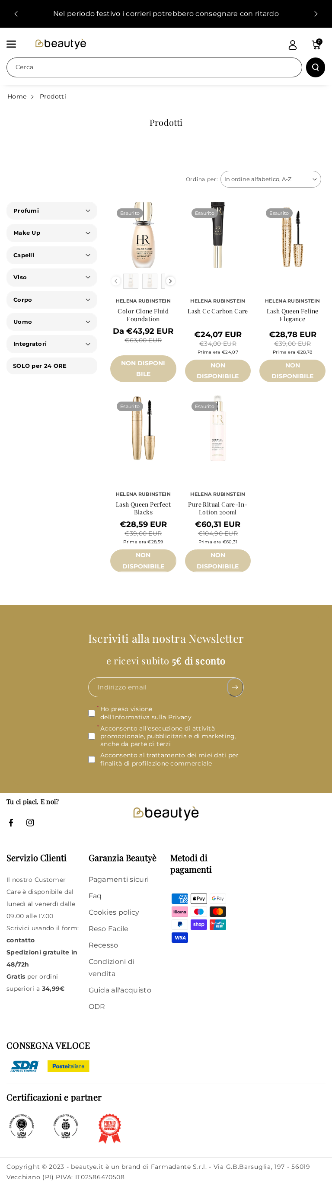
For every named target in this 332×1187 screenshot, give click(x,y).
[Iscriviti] (235, 687)
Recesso (103, 945)
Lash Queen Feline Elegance (293, 315)
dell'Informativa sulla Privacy (146, 717)
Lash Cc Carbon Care (218, 311)
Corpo (22, 299)
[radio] (131, 281)
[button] (16, 44)
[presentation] (170, 281)
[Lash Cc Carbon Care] (218, 235)
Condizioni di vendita (112, 967)
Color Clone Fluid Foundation (143, 315)
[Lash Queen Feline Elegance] (292, 235)
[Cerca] (315, 67)
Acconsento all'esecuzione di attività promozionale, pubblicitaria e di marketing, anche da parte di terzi (168, 736)
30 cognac (143, 388)
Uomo (22, 321)
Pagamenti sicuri (119, 879)
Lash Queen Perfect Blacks (143, 508)
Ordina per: (202, 179)
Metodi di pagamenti (191, 863)
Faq (95, 896)
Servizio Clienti (36, 857)
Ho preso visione (146, 713)
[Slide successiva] (316, 13)
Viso (20, 277)
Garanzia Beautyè (122, 857)
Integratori (30, 343)
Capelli (23, 255)
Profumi (26, 210)
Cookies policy (114, 912)
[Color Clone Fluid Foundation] (143, 235)
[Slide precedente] (16, 13)
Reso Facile (109, 929)
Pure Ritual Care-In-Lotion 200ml (217, 508)
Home (16, 96)
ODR (97, 1006)
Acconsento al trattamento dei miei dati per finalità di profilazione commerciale (169, 759)
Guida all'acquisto (120, 990)
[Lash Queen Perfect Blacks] (143, 428)
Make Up (26, 232)
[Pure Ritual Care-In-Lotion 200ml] (218, 428)
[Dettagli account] (292, 44)
